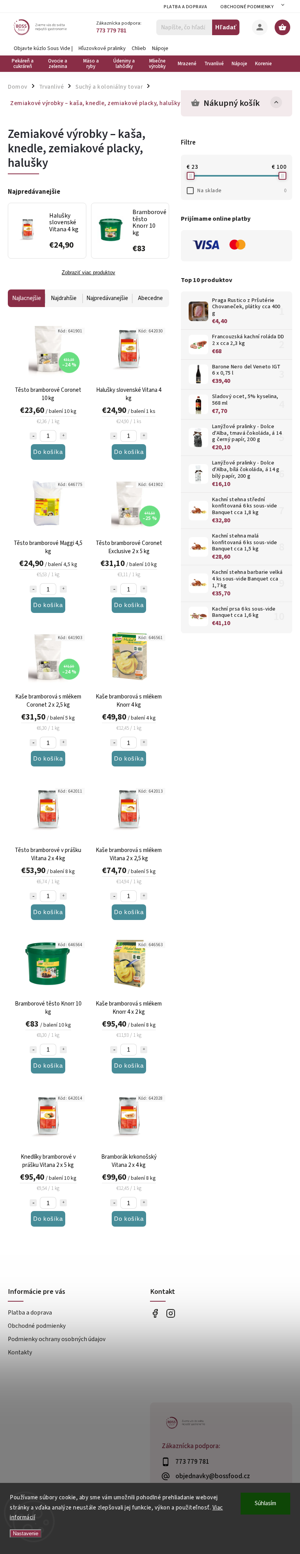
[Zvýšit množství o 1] (63, 435)
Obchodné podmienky (246, 7)
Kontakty (20, 1352)
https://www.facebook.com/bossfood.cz (155, 1313)
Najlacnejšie (26, 298)
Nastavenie (25, 1533)
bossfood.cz (170, 1313)
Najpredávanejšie (107, 298)
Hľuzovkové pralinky (102, 48)
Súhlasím (265, 1503)
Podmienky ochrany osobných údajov (56, 1339)
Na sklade (241, 191)
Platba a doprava (185, 7)
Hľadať (226, 27)
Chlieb (139, 48)
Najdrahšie (64, 298)
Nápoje (160, 48)
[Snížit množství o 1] (33, 435)
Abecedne (150, 298)
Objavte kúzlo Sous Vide (42, 48)
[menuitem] (24, 63)
